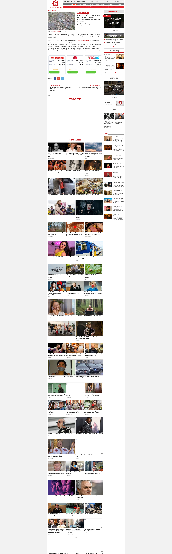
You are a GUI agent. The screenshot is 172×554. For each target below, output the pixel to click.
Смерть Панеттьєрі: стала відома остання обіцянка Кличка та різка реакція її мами (118, 208)
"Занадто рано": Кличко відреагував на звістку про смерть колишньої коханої (118, 200)
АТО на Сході (85, 12)
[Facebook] (100, 1)
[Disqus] (75, 120)
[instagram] (102, 1)
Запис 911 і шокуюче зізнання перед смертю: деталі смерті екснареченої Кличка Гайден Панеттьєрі (118, 139)
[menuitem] (66, 4)
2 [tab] (113, 46)
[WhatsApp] (110, 1)
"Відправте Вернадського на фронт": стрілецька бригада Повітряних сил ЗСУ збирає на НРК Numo (109, 68)
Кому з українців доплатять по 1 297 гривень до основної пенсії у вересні (118, 157)
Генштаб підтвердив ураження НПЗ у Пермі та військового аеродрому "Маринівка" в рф (114, 44)
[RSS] (123, 1)
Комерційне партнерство (107, 101)
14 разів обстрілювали (82, 40)
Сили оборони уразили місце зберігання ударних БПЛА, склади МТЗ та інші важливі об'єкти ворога (114, 41)
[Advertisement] (75, 64)
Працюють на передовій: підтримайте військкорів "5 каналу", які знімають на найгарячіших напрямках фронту (109, 60)
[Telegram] (107, 1)
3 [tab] (115, 46)
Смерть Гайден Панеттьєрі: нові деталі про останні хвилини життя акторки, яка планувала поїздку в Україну (118, 218)
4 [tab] (117, 46)
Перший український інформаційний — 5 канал (55, 4)
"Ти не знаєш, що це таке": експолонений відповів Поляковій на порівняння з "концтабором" (118, 166)
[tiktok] (105, 1)
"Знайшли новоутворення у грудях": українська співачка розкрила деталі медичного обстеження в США (117, 176)
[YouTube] (120, 1)
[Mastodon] (115, 1)
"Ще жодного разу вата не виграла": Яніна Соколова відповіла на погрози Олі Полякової (118, 184)
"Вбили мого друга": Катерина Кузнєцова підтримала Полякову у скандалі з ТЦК (118, 192)
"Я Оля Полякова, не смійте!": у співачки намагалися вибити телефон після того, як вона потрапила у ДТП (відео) (118, 149)
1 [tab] (113, 72)
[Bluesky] (118, 1)
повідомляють (56, 31)
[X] (113, 1)
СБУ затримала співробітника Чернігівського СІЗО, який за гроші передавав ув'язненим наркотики (60, 89)
